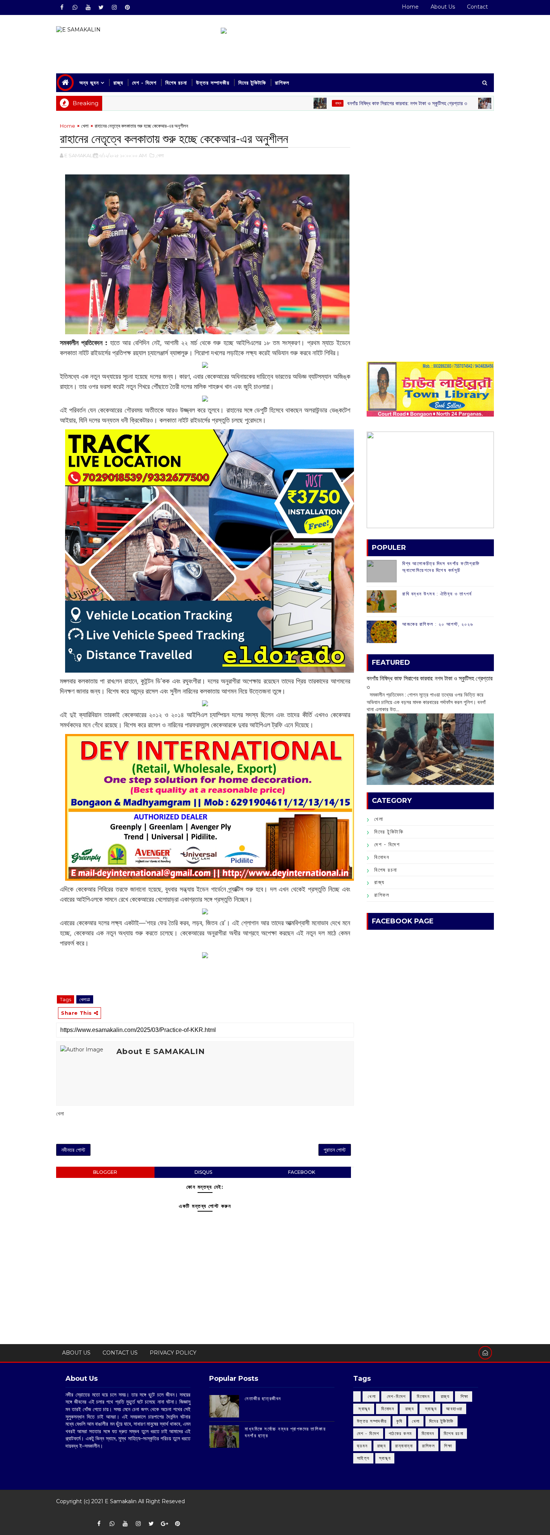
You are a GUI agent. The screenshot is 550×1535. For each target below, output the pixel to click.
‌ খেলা (371, 1396)
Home (410, 6)
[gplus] (164, 1523)
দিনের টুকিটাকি (252, 82)
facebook (301, 1172)
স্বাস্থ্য (385, 1458)
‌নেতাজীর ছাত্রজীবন (263, 1398)
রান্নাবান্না (404, 1446)
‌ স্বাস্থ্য (363, 1408)
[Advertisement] (430, 174)
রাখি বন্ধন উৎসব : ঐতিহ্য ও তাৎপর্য (437, 594)
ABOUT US (76, 1352)
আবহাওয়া (454, 1408)
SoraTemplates (61, 1512)
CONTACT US (120, 1352)
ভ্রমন (362, 1446)
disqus (203, 1172)
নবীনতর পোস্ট (73, 1149)
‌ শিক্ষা (463, 1396)
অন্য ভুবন (89, 82)
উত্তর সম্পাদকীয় (212, 82)
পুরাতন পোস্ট (335, 1149)
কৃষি (399, 1421)
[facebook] (61, 7)
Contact (477, 6)
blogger (105, 1172)
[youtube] (88, 7)
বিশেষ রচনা (176, 82)
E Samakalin (121, 1501)
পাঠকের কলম (400, 1433)
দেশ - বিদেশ (144, 82)
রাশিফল (282, 82)
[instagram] (114, 7)
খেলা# (84, 999)
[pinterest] (127, 7)
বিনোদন (381, 857)
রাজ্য (118, 82)
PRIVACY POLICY (173, 1352)
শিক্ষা (448, 1446)
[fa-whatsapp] (74, 7)
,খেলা (159, 155)
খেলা (85, 126)
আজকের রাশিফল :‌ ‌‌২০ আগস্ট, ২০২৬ (437, 624)
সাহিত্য (363, 1458)
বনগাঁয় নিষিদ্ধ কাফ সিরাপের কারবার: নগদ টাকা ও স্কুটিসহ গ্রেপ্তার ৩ (365, 103)
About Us (443, 6)
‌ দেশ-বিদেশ (395, 1396)
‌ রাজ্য (296, 103)
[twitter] (101, 7)
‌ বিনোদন (422, 1396)
